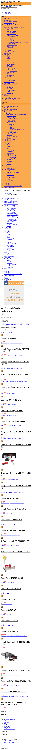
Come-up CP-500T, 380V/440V (13, 421)
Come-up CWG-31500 (9, 631)
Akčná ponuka (7, 53)
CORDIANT (10, 69)
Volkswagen (10, 93)
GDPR (5, 725)
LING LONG (10, 75)
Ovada (8, 57)
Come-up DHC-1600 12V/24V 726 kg (15, 670)
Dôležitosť (4, 321)
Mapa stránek (7, 727)
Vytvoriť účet (7, 13)
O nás (5, 723)
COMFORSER (11, 64)
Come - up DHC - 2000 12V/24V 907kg (16, 681)
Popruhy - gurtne (11, 32)
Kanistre (9, 50)
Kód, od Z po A (6, 325)
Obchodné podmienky (9, 719)
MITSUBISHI (10, 87)
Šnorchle (6, 94)
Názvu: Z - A (4, 324)
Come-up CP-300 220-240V (11, 400)
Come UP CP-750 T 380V (11, 589)
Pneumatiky (7, 54)
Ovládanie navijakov (12, 45)
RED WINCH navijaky (9, 51)
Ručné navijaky (7, 25)
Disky (5, 78)
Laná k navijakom (11, 28)
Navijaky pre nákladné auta (10, 21)
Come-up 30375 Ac (8, 599)
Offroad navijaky (8, 20)
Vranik (8, 56)
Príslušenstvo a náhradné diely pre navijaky (14, 27)
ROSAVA (9, 73)
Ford (11, 39)
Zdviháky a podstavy (12, 31)
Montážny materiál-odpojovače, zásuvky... (17, 42)
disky (8, 79)
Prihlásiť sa (7, 12)
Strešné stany (7, 268)
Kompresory (10, 47)
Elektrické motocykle (9, 99)
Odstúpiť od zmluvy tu (9, 729)
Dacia (11, 38)
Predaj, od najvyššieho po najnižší (9, 323)
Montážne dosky (11, 36)
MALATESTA (10, 65)
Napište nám (7, 726)
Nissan (8, 86)
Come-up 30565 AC (8, 610)
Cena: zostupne (20, 324)
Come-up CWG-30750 (9, 621)
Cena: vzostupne (11, 324)
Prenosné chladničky (12, 49)
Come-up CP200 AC (9, 338)
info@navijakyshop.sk (9, 742)
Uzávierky (6, 95)
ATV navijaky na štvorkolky (11, 19)
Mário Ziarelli (10, 62)
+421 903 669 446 (8, 740)
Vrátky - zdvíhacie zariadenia (11, 24)
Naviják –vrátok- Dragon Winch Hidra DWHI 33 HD (13, 703)
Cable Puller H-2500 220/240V (13, 578)
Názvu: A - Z (26, 323)
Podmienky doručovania (10, 720)
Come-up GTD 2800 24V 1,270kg (14, 692)
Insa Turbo (9, 58)
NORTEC (9, 67)
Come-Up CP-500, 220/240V (12, 411)
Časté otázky (7, 722)
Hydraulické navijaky (9, 23)
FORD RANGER (11, 90)
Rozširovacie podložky (9, 82)
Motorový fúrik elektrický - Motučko (13, 98)
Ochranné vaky (10, 29)
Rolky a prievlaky (11, 34)
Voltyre (8, 61)
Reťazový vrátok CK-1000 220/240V (15, 552)
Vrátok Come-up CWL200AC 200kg (15, 509)
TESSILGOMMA (11, 68)
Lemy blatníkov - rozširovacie (11, 83)
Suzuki (8, 91)
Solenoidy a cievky (11, 43)
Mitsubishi (12, 40)
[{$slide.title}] (6, 278)
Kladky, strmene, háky (12, 35)
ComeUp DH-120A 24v (10, 498)
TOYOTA (9, 88)
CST (8, 60)
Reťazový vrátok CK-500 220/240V (15, 541)
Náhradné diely (10, 46)
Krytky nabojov (11, 80)
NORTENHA (10, 72)
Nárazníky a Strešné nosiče (10, 84)
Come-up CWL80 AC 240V (11, 520)
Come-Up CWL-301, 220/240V (13, 530)
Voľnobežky (7, 97)
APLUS (9, 76)
